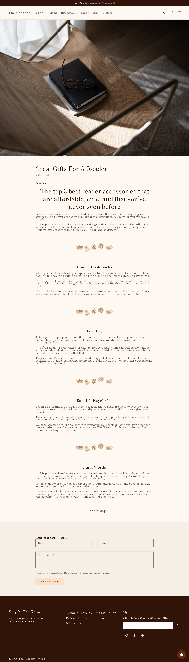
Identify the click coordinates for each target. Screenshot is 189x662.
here (146, 294)
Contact (100, 618)
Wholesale (73, 623)
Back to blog (96, 510)
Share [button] (42, 182)
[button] (85, 12)
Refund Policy (76, 618)
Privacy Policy (105, 612)
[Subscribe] (176, 625)
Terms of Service (79, 612)
